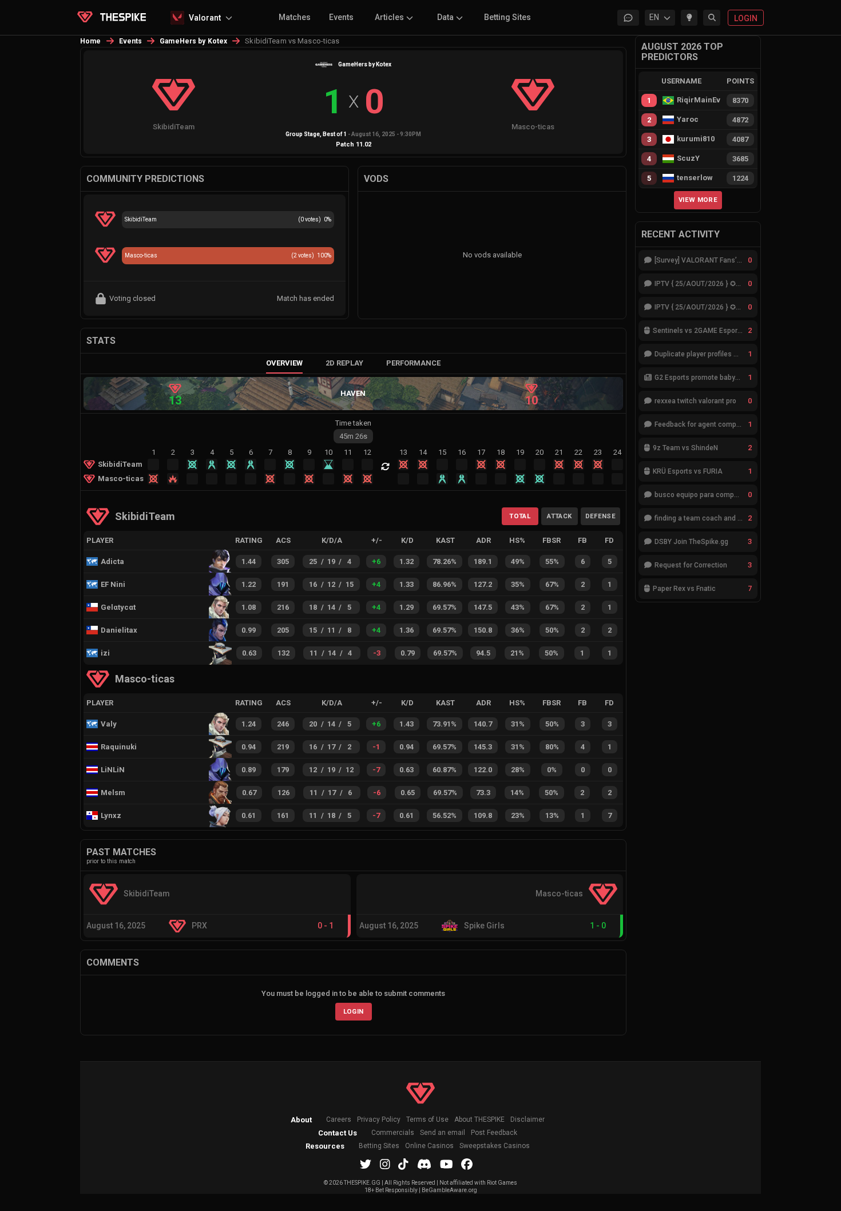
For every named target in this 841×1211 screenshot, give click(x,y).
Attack (559, 516)
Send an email (442, 1133)
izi (105, 653)
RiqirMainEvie (698, 100)
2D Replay (344, 363)
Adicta (112, 561)
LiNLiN (113, 769)
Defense (600, 516)
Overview (284, 363)
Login (353, 1011)
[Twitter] (365, 1164)
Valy (109, 724)
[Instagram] (385, 1164)
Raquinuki (119, 747)
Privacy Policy (378, 1119)
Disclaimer (527, 1119)
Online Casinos (429, 1146)
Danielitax (119, 630)
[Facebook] (467, 1164)
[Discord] (424, 1164)
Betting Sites (507, 17)
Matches (295, 17)
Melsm (113, 792)
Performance (413, 363)
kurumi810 (696, 139)
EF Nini (113, 584)
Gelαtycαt (118, 607)
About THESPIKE (479, 1119)
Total (519, 516)
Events (341, 17)
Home (90, 41)
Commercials (392, 1133)
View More (698, 200)
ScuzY (688, 158)
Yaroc (688, 120)
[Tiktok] (403, 1164)
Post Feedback (494, 1133)
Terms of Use (427, 1119)
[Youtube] (446, 1164)
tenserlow (695, 178)
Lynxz (111, 815)
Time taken (353, 423)
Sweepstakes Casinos (494, 1146)
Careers (338, 1119)
